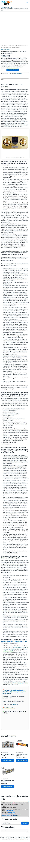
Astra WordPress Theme (22, 839)
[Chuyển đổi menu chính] (27, 2)
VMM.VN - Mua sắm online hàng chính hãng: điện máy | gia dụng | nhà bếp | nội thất (14, 691)
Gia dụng (9, 45)
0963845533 (15, 704)
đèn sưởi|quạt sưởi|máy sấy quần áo (18, 682)
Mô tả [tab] (2, 79)
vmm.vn (13, 806)
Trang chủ (3, 45)
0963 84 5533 (10, 810)
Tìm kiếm (25, 823)
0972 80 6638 (11, 812)
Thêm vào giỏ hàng (12, 69)
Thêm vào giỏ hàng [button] (7, 760)
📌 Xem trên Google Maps (9, 707)
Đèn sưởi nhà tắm (16, 45)
